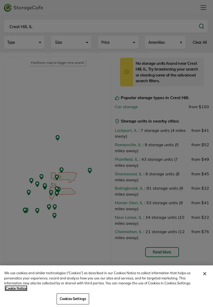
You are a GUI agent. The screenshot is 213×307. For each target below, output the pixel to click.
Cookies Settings (73, 299)
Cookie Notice (15, 288)
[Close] (204, 273)
